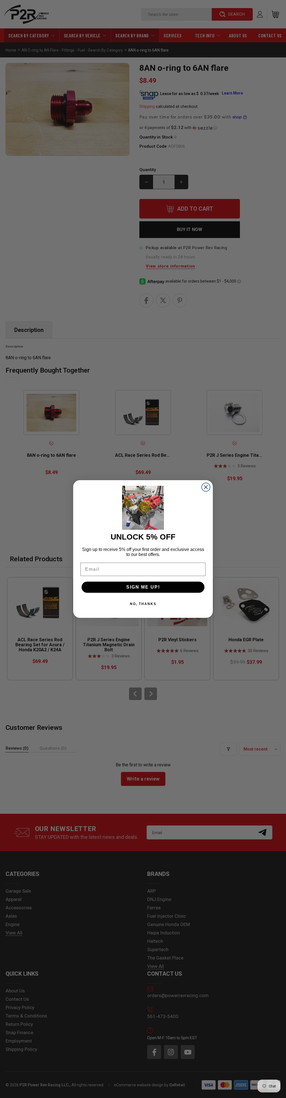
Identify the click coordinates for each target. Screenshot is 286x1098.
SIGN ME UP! (143, 587)
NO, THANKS (143, 604)
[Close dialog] (206, 487)
